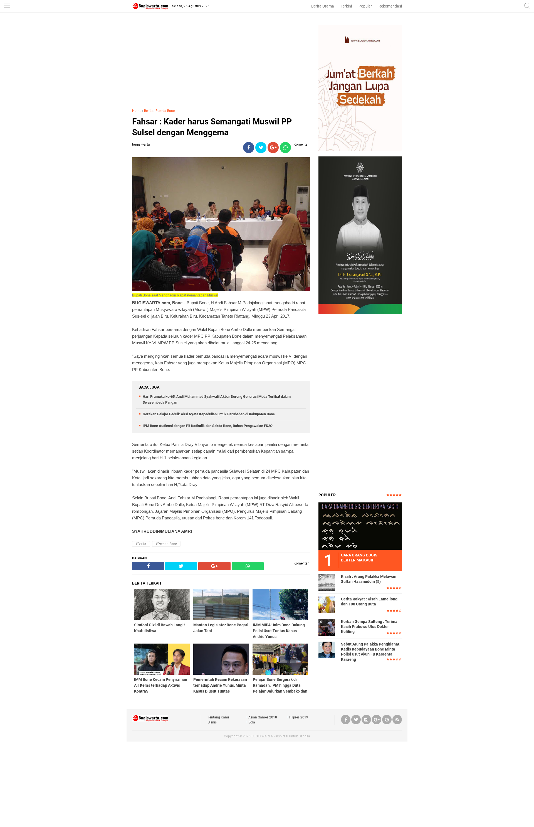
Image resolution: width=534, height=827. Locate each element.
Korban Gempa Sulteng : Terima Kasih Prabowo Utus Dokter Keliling (369, 626)
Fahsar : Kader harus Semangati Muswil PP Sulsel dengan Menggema (212, 127)
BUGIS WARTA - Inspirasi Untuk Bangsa (280, 736)
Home (136, 111)
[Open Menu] (7, 6)
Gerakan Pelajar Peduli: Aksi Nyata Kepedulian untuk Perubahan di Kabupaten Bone (209, 414)
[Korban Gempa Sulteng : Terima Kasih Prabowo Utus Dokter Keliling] (326, 627)
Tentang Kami (218, 717)
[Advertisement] (221, 64)
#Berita (141, 544)
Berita (148, 111)
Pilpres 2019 (298, 717)
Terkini (346, 6)
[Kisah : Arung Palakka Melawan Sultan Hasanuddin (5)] (326, 582)
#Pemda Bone (166, 544)
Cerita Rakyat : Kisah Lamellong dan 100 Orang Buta (369, 601)
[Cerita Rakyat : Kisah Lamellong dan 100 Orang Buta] (326, 605)
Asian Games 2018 (262, 717)
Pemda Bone (165, 111)
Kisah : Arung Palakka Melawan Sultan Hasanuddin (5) (368, 579)
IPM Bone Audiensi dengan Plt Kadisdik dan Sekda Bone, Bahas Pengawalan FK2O (208, 426)
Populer (365, 6)
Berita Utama (322, 6)
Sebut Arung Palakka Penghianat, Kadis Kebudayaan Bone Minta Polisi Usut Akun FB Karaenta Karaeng (370, 652)
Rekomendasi (390, 6)
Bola (251, 722)
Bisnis (212, 722)
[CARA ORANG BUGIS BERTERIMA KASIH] (360, 525)
